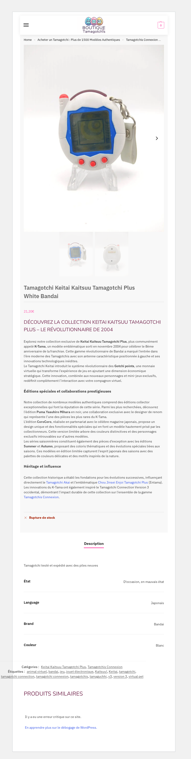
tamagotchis (79, 676)
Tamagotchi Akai (58, 482)
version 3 (120, 676)
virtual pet (136, 676)
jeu (62, 671)
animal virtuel (37, 671)
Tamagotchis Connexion (142, 40)
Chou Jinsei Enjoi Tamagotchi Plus (123, 482)
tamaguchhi (98, 676)
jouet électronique (79, 671)
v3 (110, 676)
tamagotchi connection (17, 676)
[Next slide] (157, 138)
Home (28, 40)
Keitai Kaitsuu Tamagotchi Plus (63, 667)
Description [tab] (94, 543)
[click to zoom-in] (94, 138)
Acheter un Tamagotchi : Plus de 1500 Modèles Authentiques (79, 40)
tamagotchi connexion (52, 676)
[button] (160, 25)
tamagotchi (127, 671)
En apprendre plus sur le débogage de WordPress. (61, 727)
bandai (53, 671)
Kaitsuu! (101, 671)
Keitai (113, 671)
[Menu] (31, 25)
